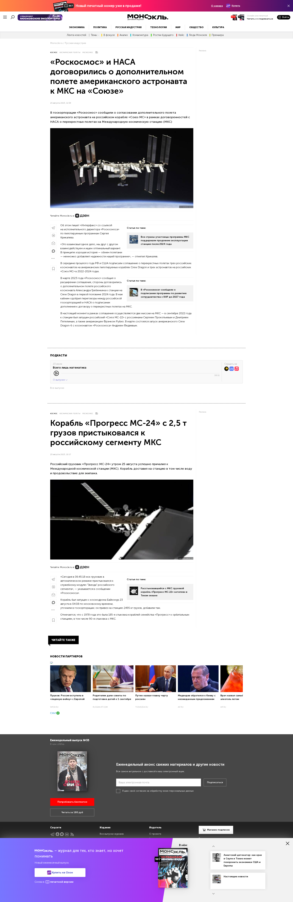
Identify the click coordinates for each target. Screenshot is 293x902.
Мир (178, 27)
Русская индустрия (128, 27)
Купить (236, 5)
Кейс (181, 35)
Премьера (218, 35)
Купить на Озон (62, 872)
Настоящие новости (236, 876)
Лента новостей (76, 35)
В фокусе (109, 35)
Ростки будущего (163, 35)
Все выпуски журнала (112, 833)
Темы (94, 35)
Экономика (77, 27)
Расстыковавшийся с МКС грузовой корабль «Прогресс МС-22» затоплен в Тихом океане (164, 592)
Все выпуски (57, 387)
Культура (218, 27)
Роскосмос (87, 52)
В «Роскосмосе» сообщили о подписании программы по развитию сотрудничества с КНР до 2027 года (164, 293)
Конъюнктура (140, 35)
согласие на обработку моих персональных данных (165, 790)
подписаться (266, 19)
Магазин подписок (218, 829)
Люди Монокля (198, 35)
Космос (53, 52)
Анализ (124, 35)
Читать (251, 19)
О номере (217, 5)
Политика (100, 27)
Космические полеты (70, 52)
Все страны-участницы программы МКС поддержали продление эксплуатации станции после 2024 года (165, 240)
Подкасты (58, 355)
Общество (196, 27)
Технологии (158, 27)
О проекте (155, 833)
